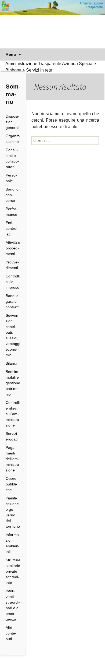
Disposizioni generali (12, 122)
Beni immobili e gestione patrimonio (13, 382)
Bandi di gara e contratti (12, 301)
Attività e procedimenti (13, 248)
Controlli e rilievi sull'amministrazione (13, 413)
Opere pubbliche (11, 484)
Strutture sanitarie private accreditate (13, 571)
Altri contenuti (11, 633)
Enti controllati (12, 228)
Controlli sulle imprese (13, 282)
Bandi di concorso (12, 195)
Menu (10, 54)
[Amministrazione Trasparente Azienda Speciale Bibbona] (52, 24)
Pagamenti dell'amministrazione (13, 458)
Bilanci (11, 363)
